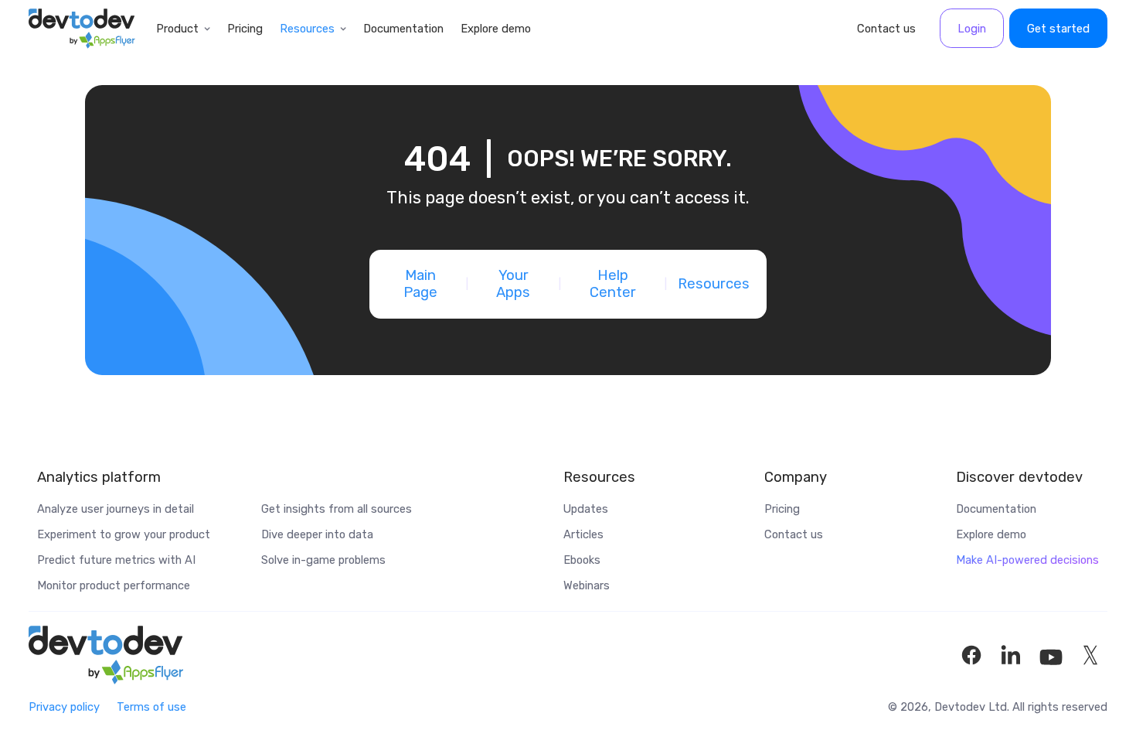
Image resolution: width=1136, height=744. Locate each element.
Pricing (245, 29)
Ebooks (581, 560)
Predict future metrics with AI (116, 560)
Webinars (586, 585)
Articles (583, 534)
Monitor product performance (113, 585)
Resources (307, 29)
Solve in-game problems (323, 560)
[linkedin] (1011, 655)
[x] (1090, 655)
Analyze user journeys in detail (115, 509)
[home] (83, 29)
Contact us (886, 29)
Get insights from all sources (336, 509)
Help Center (613, 284)
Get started (1058, 29)
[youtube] (1051, 655)
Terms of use (151, 707)
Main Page (420, 284)
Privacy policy (64, 707)
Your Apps (513, 284)
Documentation (403, 29)
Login (971, 29)
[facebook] (971, 655)
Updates (585, 509)
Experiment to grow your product (123, 534)
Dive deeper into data (317, 534)
